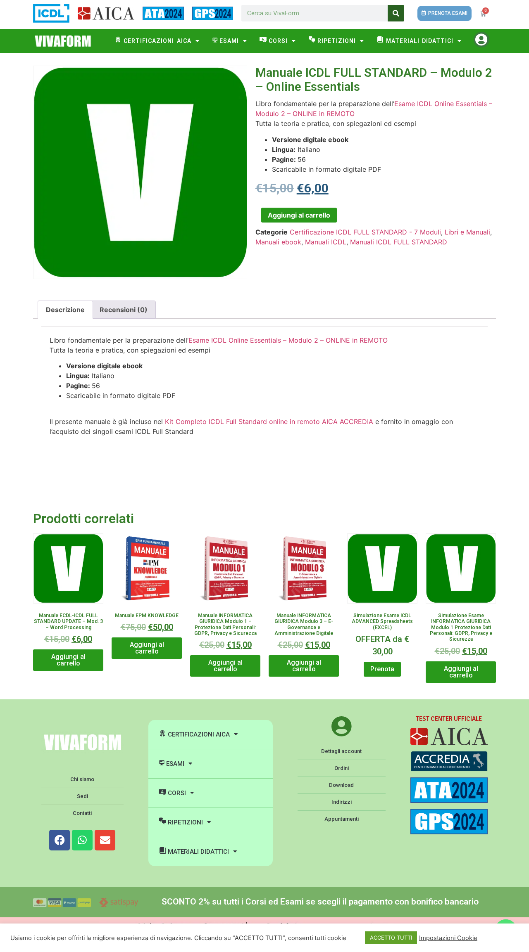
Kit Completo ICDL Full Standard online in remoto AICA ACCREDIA (269, 421)
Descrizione (65, 309)
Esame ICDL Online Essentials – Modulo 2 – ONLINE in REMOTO (288, 340)
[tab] (65, 310)
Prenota (382, 669)
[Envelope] (105, 840)
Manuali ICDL (325, 242)
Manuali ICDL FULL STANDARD (398, 242)
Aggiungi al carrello (299, 215)
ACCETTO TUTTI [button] (391, 937)
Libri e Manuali (467, 232)
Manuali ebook (278, 242)
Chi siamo (82, 779)
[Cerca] (396, 13)
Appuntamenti (341, 819)
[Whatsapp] (82, 840)
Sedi (82, 796)
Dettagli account (341, 751)
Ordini (341, 768)
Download (341, 785)
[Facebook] (59, 840)
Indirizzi (341, 802)
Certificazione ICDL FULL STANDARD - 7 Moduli (365, 232)
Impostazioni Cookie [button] (448, 938)
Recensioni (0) (124, 309)
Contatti (82, 813)
